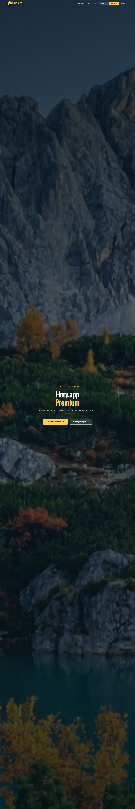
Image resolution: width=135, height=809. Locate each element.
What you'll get (79, 422)
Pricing (96, 3)
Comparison (80, 3)
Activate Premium (54, 422)
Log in (103, 3)
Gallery (89, 3)
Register (114, 3)
